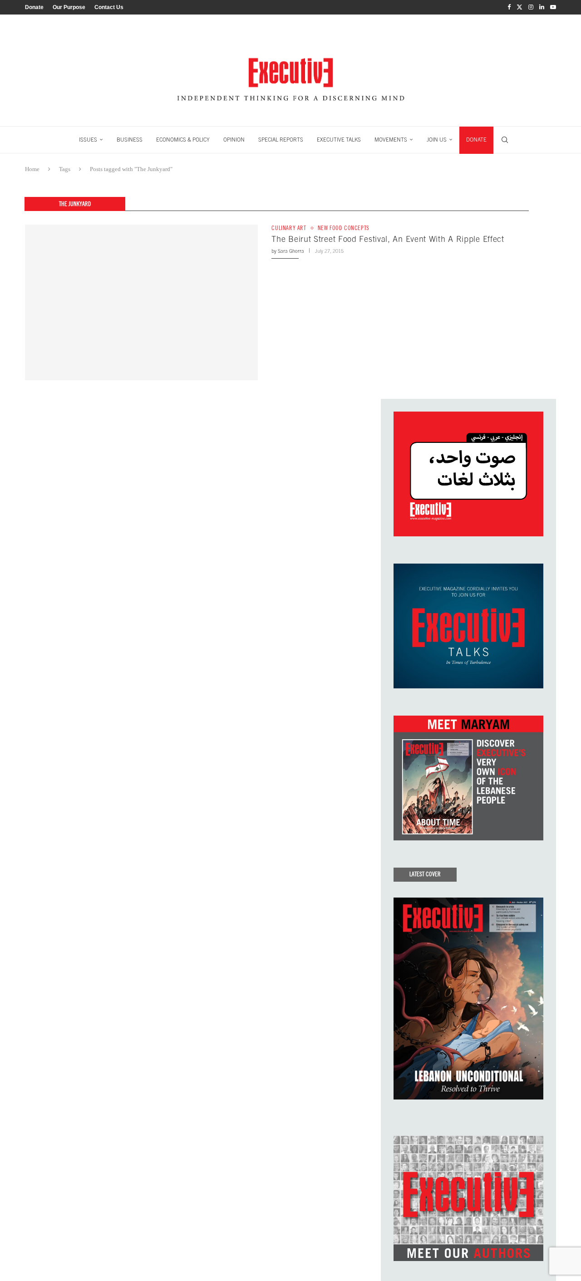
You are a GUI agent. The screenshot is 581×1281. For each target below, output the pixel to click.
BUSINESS (130, 140)
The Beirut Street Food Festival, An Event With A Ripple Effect (387, 239)
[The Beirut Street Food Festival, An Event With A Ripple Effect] (141, 302)
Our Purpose (69, 7)
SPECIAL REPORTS (280, 140)
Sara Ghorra (291, 251)
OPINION (234, 140)
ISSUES (88, 140)
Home (32, 169)
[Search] (504, 140)
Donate (34, 7)
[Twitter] (519, 7)
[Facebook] (509, 7)
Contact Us (108, 7)
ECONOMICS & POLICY (183, 140)
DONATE (476, 140)
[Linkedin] (541, 7)
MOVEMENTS (390, 140)
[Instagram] (530, 7)
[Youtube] (553, 7)
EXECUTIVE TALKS (339, 140)
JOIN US (437, 140)
